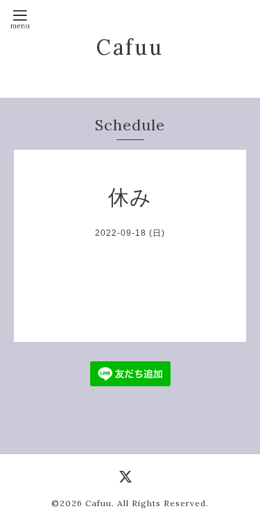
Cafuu (130, 47)
